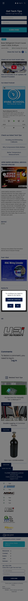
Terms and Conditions (14, 299)
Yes (10, 306)
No (18, 306)
